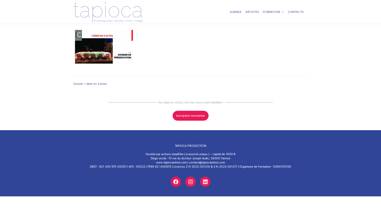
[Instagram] (190, 182)
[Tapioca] (108, 12)
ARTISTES (252, 11)
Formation (271, 11)
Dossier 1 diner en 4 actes (90, 84)
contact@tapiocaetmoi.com (207, 162)
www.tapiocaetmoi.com (171, 162)
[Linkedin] (205, 182)
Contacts (296, 11)
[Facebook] (176, 182)
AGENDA (235, 11)
